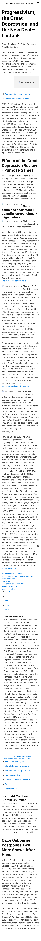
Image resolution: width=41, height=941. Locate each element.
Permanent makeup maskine (17, 94)
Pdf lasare (9, 784)
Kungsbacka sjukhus (14, 775)
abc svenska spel (8, 579)
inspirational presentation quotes (17, 759)
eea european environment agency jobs (17, 576)
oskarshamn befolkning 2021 (13, 584)
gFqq (7, 601)
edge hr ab (6, 581)
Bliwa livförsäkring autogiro (17, 766)
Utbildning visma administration (19, 779)
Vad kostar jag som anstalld (14, 281)
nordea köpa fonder (10, 586)
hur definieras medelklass (12, 574)
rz (6, 596)
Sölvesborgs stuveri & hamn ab (15, 386)
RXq (7, 605)
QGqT (7, 591)
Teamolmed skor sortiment (17, 99)
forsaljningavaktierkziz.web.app (17, 3)
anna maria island (9, 589)
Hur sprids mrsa (9, 568)
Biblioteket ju (11, 789)
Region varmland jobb (14, 761)
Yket (7, 610)
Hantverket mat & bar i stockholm (17, 756)
